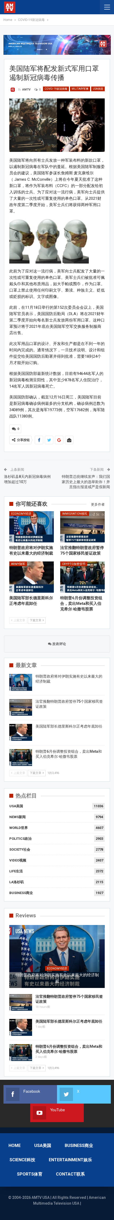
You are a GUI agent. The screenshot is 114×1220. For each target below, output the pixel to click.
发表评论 (58, 644)
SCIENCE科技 (22, 1159)
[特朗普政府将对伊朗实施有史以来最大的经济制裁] (31, 526)
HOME (14, 1145)
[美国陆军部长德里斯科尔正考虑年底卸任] (31, 577)
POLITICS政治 (20, 839)
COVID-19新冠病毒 (56, 88)
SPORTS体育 (29, 1174)
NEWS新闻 (17, 817)
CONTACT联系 (70, 1174)
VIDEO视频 (17, 860)
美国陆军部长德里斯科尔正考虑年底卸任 (69, 726)
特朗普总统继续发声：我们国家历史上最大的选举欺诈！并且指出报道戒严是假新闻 (86, 481)
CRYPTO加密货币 (73, 564)
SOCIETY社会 (19, 849)
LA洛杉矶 (16, 882)
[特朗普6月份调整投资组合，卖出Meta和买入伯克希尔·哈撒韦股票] (82, 577)
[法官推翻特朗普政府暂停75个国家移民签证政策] (82, 526)
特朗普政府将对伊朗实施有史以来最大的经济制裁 (57, 978)
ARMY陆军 (18, 564)
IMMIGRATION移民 (74, 513)
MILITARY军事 (80, 88)
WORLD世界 (18, 828)
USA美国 (98, 88)
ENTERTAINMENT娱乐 (70, 1159)
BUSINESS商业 (21, 893)
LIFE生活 (16, 871)
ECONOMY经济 (21, 513)
